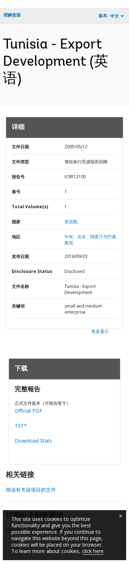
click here (93, 551)
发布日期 (20, 256)
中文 (114, 16)
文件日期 (20, 147)
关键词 (18, 306)
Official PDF (28, 410)
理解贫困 (12, 15)
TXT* (21, 425)
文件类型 (20, 162)
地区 (16, 237)
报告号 (18, 177)
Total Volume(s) (30, 207)
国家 (16, 222)
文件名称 (20, 286)
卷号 (16, 192)
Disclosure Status (32, 271)
